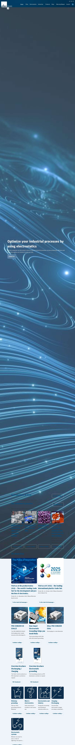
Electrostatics (33, 4)
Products (47, 4)
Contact (68, 4)
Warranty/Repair (60, 4)
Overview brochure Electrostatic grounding (36, 668)
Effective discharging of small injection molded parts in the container (57, 531)
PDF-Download (16, 682)
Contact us (11, 256)
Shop (52, 4)
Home (21, 4)
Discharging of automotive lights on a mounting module (16, 531)
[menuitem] (21, 4)
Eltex (27, 4)
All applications (58, 504)
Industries (40, 4)
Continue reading (17, 546)
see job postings (57, 496)
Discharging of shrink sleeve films (30, 528)
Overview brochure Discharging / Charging (18, 668)
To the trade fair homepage (20, 602)
